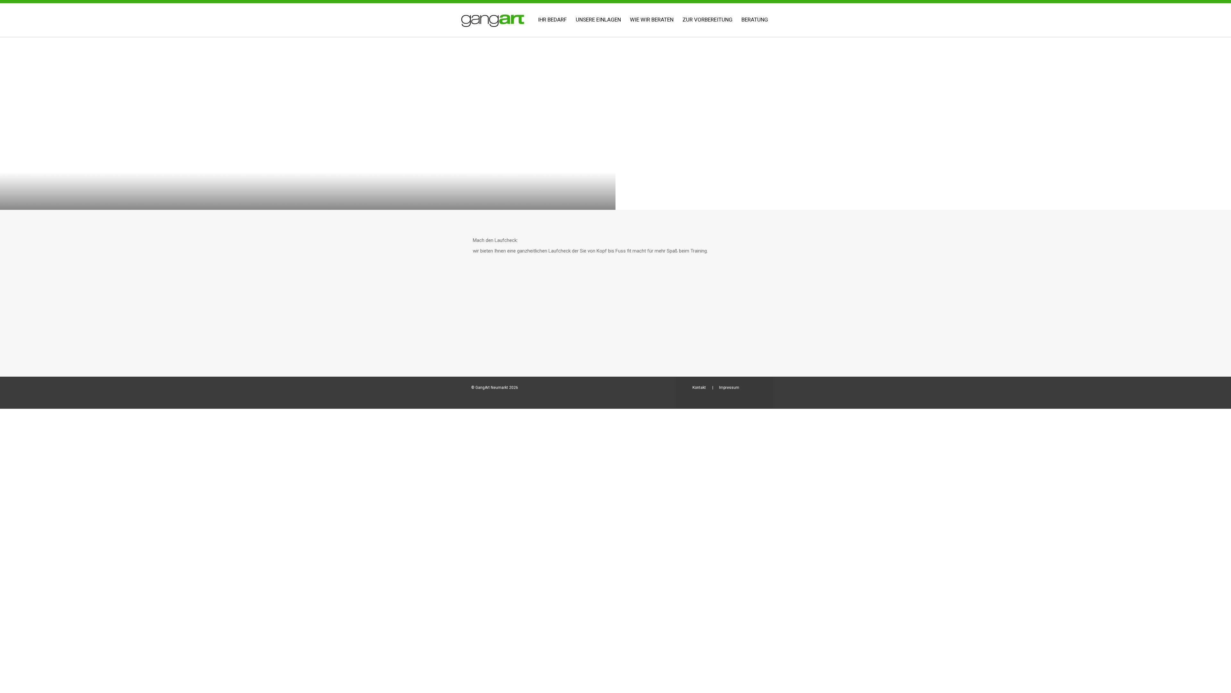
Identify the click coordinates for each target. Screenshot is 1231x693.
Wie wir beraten (652, 19)
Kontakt (699, 387)
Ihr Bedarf (552, 19)
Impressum (729, 387)
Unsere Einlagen (598, 19)
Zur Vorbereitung (707, 19)
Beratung (754, 19)
